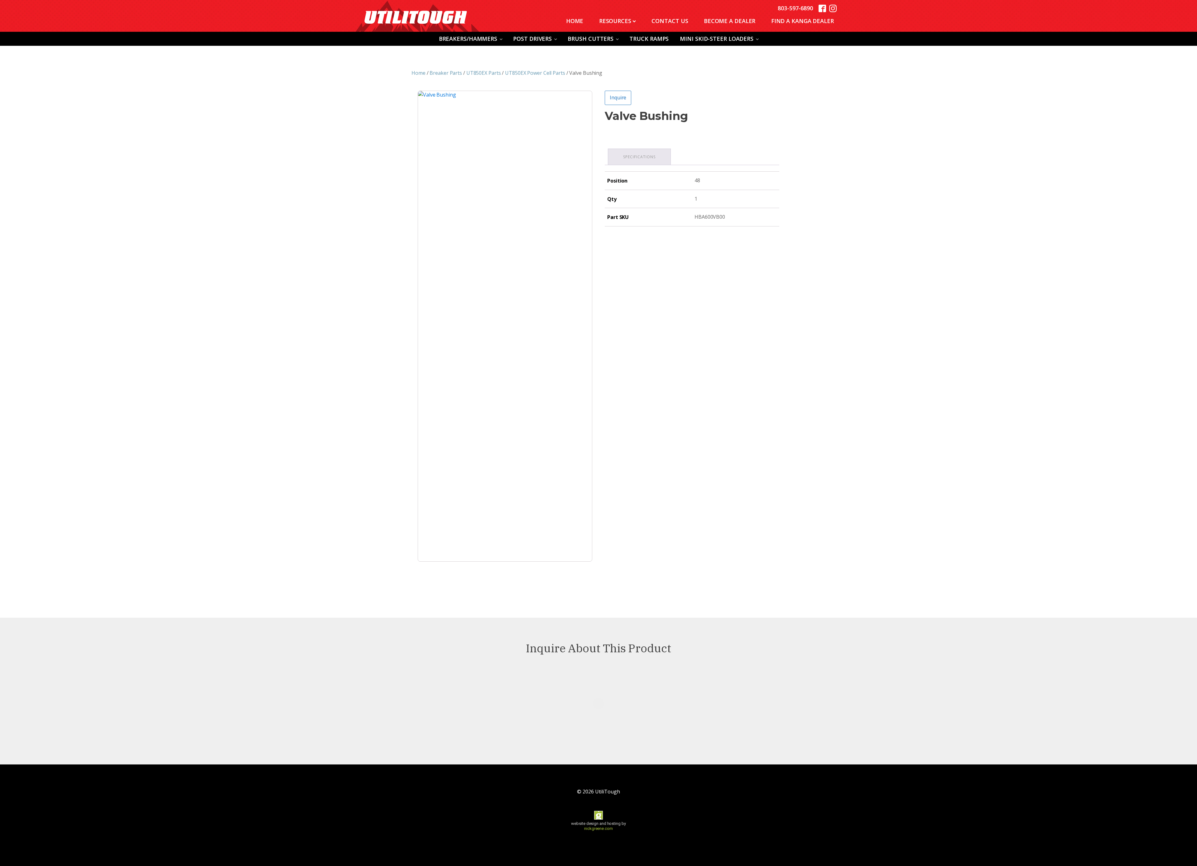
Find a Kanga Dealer (802, 21)
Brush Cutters (590, 38)
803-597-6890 (795, 8)
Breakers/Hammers (468, 38)
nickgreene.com (598, 828)
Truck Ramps (649, 38)
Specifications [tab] (639, 156)
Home (575, 21)
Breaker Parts (446, 72)
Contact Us (669, 21)
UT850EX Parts (483, 72)
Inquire (618, 97)
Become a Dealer (730, 21)
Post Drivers (532, 38)
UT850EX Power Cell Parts (535, 72)
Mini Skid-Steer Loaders (716, 38)
